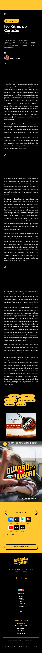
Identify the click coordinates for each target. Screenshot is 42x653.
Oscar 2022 (10, 404)
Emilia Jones (14, 396)
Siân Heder (21, 404)
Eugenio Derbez (27, 396)
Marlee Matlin (11, 400)
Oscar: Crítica (11, 21)
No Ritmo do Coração (26, 400)
